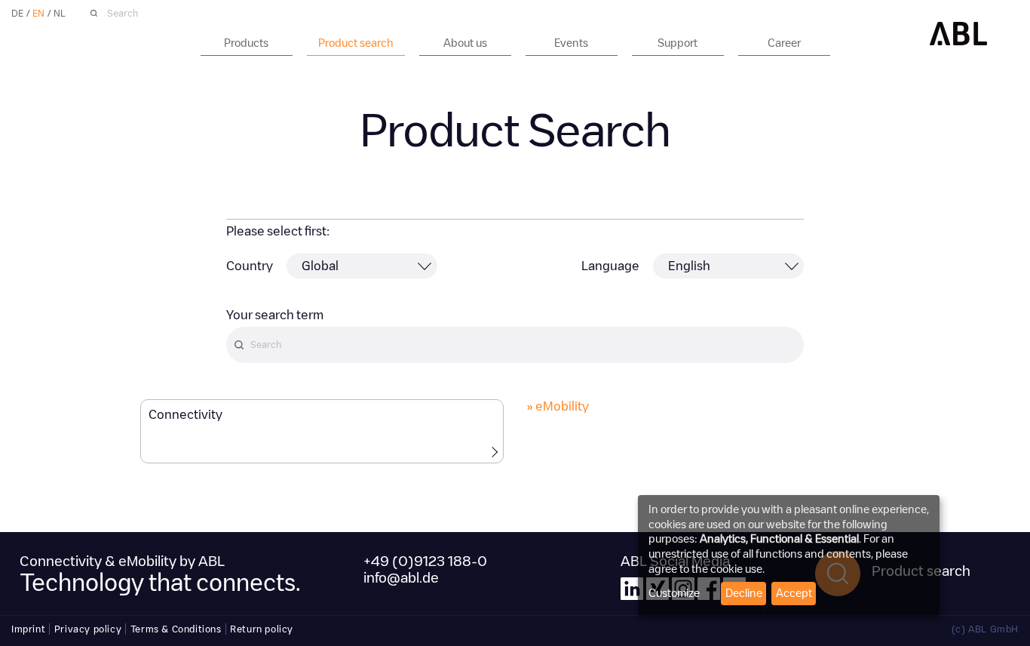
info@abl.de (401, 578)
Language (610, 266)
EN (38, 13)
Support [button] (677, 43)
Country (249, 266)
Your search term (274, 315)
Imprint (28, 629)
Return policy (261, 629)
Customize (674, 593)
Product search (356, 43)
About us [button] (465, 43)
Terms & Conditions (176, 629)
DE (17, 13)
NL (60, 13)
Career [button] (784, 43)
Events (571, 43)
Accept (794, 593)
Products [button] (246, 43)
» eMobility (557, 406)
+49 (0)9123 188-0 (425, 561)
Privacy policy (87, 629)
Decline (743, 593)
